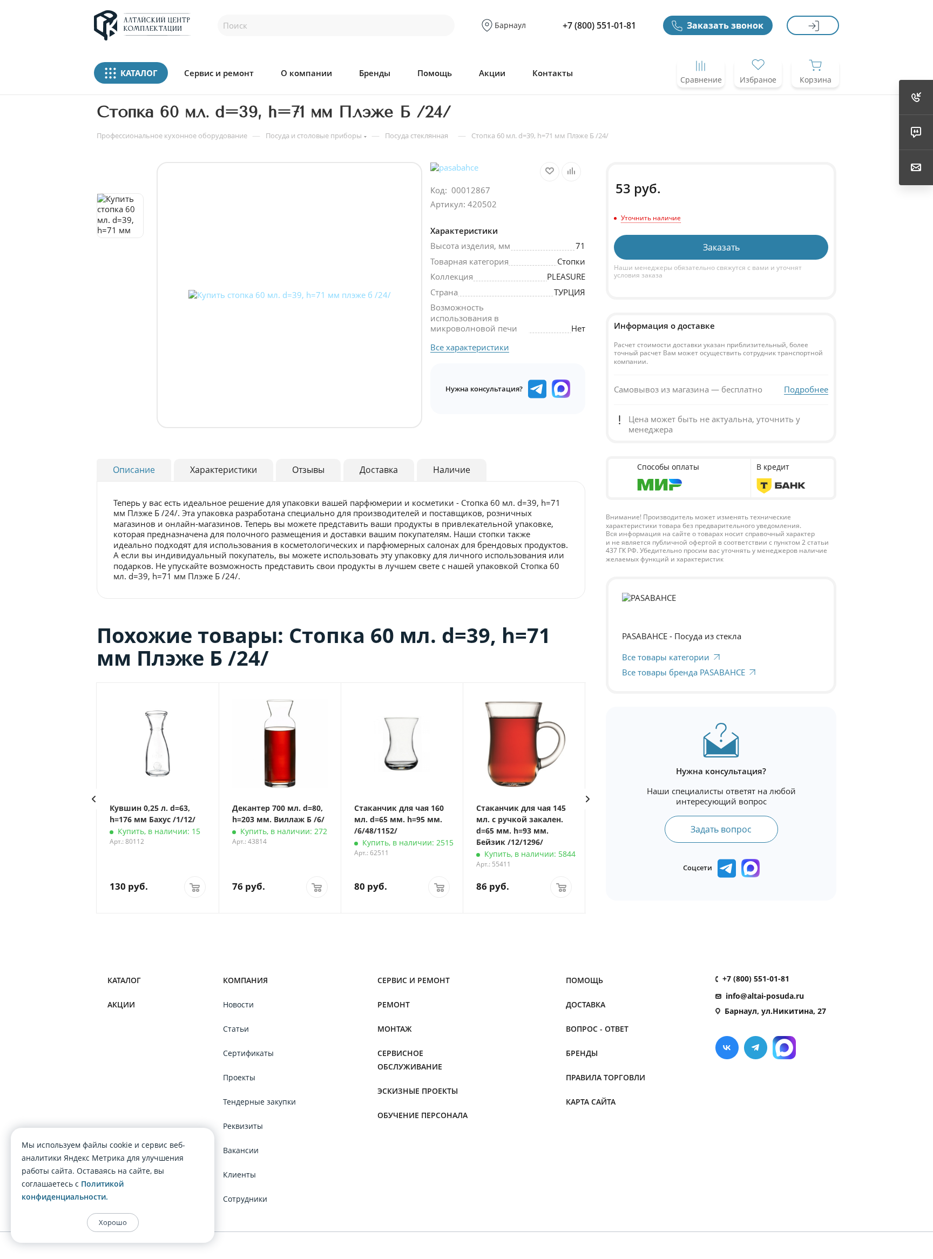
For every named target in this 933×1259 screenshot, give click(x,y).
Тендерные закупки (259, 1101)
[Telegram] (755, 1047)
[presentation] (93, 799)
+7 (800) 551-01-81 (599, 25)
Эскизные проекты (417, 1091)
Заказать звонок (725, 25)
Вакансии (241, 1150)
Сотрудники (245, 1199)
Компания (245, 980)
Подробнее (806, 389)
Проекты (239, 1077)
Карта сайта (591, 1101)
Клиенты (239, 1174)
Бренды (374, 73)
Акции (492, 73)
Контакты (552, 73)
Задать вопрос (721, 829)
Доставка (585, 1004)
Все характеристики (469, 347)
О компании (306, 73)
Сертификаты (248, 1053)
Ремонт (393, 1004)
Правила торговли (605, 1077)
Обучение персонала (422, 1115)
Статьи (236, 1029)
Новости (238, 1004)
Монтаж (394, 1029)
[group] (289, 295)
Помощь (434, 73)
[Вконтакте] (727, 1047)
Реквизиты (243, 1126)
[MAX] (561, 389)
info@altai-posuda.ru (765, 996)
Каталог (124, 980)
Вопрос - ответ (597, 1029)
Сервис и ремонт (219, 73)
